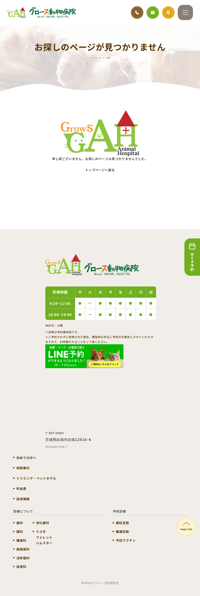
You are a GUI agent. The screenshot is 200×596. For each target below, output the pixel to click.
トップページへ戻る (100, 169)
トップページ (96, 58)
